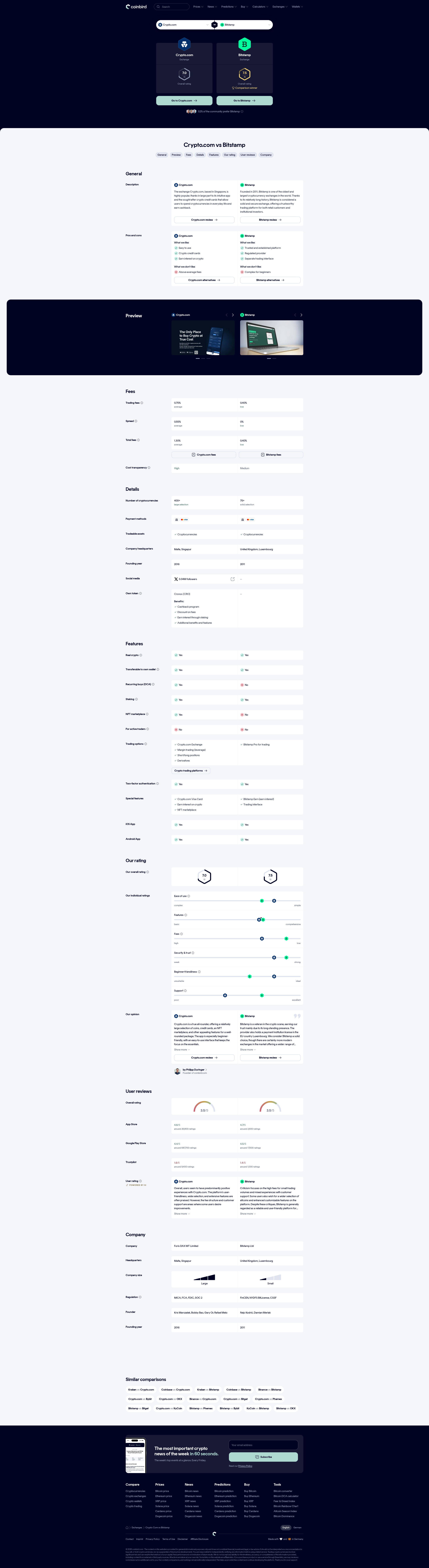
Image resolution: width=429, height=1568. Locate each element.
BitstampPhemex (201, 1408)
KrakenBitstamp (208, 1389)
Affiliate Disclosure (199, 1539)
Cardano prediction (225, 1511)
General (162, 154)
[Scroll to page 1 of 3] (198, 358)
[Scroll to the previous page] (226, 315)
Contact (130, 1539)
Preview (176, 154)
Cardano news (193, 1511)
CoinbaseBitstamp (238, 1389)
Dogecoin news (193, 1516)
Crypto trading (134, 1506)
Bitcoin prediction (223, 1491)
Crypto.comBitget (236, 1399)
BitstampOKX (286, 1408)
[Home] (127, 1527)
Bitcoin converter (283, 1491)
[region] (237, 203)
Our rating (229, 154)
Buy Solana (250, 1506)
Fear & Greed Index (284, 1501)
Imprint (139, 1539)
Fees (188, 154)
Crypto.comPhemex (268, 1399)
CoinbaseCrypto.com (175, 1389)
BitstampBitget (138, 1408)
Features (214, 154)
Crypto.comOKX (170, 1399)
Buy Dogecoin (252, 1516)
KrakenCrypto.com (141, 1389)
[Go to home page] (136, 6)
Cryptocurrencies (135, 1491)
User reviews (248, 154)
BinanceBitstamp (269, 1389)
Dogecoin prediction (225, 1516)
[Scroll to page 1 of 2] (269, 358)
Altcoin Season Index (285, 1511)
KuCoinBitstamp (258, 1408)
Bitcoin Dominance (284, 1516)
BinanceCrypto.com (203, 1399)
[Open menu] (203, 337)
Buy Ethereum (251, 1496)
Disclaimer (183, 1539)
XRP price (160, 1501)
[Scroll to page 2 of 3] (203, 358)
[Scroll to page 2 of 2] (274, 358)
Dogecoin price (163, 1516)
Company (266, 154)
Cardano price (163, 1511)
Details (200, 154)
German (297, 1527)
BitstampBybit (229, 1408)
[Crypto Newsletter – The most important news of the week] (134, 1461)
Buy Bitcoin (250, 1491)
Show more (180, 1049)
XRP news (190, 1501)
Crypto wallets (134, 1501)
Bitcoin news (192, 1491)
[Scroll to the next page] (232, 315)
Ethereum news (193, 1496)
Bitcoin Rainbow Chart (286, 1506)
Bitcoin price (162, 1491)
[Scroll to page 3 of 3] (208, 358)
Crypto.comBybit (140, 1399)
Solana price (162, 1506)
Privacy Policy (245, 1466)
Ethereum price (163, 1496)
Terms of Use (168, 1539)
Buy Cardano (251, 1511)
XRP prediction (222, 1501)
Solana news (192, 1506)
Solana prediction (224, 1506)
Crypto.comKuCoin (169, 1408)
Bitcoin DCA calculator (286, 1496)
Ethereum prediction (225, 1496)
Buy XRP (249, 1501)
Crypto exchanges (136, 1496)
